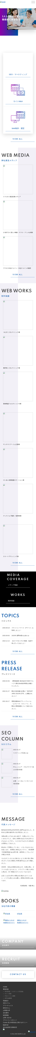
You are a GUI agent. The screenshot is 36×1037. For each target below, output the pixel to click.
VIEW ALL (18, 139)
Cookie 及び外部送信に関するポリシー (15, 1022)
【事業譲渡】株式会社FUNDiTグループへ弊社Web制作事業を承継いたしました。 (23, 683)
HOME (5, 987)
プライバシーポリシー (10, 1020)
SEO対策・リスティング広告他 (14, 991)
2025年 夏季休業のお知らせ (20, 635)
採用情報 (6, 1015)
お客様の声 (6, 1010)
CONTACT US (18, 974)
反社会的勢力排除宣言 (10, 1027)
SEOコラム (6, 1003)
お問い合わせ (7, 1017)
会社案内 (6, 1013)
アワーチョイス (8, 1005)
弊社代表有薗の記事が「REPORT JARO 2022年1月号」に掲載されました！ (22, 693)
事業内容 (6, 989)
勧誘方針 (6, 1025)
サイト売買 (8, 993)
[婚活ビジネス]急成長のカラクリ (22, 921)
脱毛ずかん (6, 1008)
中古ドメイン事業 (10, 996)
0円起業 (19, 913)
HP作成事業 (8, 998)
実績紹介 (6, 1000)
